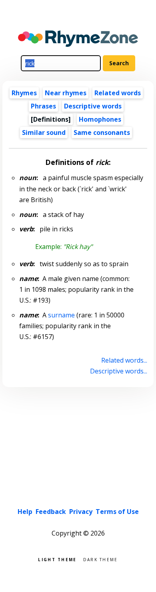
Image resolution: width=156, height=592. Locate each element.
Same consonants (102, 132)
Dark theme (100, 559)
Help (25, 511)
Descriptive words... (118, 371)
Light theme (57, 559)
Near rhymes (65, 92)
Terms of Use (117, 511)
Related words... (124, 360)
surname (61, 315)
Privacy (80, 511)
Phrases (43, 106)
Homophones (100, 119)
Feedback (51, 511)
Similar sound (44, 132)
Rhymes (24, 92)
